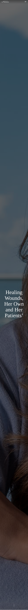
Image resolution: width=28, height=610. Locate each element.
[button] (25, 1)
